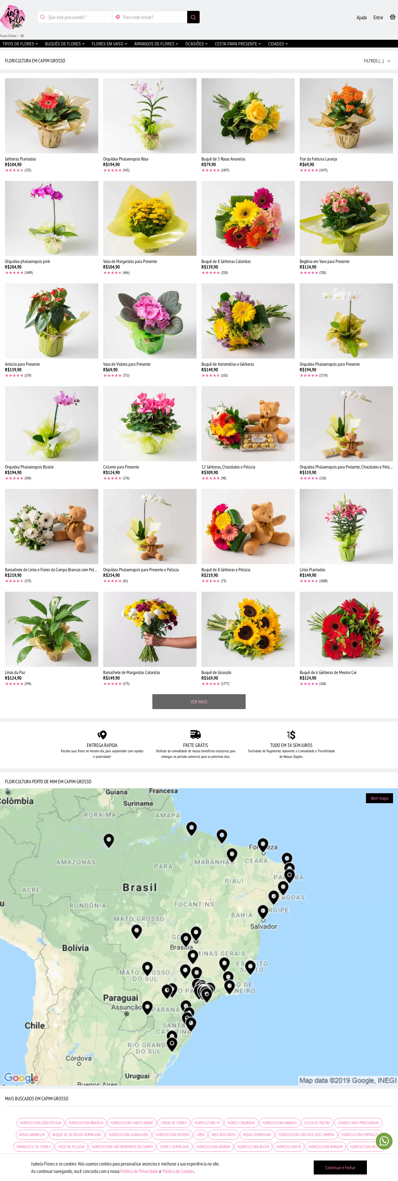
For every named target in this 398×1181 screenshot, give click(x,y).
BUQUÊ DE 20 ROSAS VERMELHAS (77, 1134)
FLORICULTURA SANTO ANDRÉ (132, 1122)
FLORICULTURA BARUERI (325, 1146)
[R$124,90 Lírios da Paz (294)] (51, 629)
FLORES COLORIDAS (241, 1122)
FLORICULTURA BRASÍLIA (86, 1122)
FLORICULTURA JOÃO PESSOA (40, 1122)
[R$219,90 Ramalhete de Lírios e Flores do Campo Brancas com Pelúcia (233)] (51, 526)
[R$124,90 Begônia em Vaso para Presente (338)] (346, 218)
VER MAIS (199, 702)
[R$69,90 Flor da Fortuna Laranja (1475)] (346, 115)
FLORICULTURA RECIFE (366, 1146)
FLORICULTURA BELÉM (253, 1146)
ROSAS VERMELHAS (257, 1134)
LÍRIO (200, 1134)
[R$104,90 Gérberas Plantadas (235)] (51, 115)
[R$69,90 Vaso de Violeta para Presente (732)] (150, 321)
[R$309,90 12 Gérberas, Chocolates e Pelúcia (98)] (248, 423)
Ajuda (362, 17)
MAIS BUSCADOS (224, 1134)
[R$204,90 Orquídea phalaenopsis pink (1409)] (51, 218)
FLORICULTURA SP (207, 1122)
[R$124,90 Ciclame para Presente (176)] (150, 423)
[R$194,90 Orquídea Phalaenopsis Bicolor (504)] (51, 423)
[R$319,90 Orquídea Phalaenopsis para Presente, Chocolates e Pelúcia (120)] (346, 423)
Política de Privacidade (139, 1171)
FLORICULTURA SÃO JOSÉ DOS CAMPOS (306, 1134)
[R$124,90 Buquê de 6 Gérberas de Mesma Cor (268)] (346, 629)
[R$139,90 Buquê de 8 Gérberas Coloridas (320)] (248, 218)
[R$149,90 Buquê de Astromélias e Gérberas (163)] (248, 321)
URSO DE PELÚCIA (71, 1146)
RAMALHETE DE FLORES (34, 1146)
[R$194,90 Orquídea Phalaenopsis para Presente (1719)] (346, 321)
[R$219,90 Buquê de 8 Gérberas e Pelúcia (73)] (248, 526)
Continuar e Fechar (340, 1167)
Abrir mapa (379, 798)
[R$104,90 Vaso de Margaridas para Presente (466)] (150, 218)
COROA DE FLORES (174, 1122)
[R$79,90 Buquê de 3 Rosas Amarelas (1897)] (248, 115)
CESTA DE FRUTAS (317, 1122)
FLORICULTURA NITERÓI (172, 1134)
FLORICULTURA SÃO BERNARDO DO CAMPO (122, 1146)
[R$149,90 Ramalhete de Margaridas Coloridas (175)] (150, 629)
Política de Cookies (178, 1171)
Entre (378, 17)
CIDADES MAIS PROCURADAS (358, 1122)
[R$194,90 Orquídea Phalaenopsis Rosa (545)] (150, 115)
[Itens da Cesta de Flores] (392, 18)
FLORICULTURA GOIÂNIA (213, 1146)
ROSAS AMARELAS (32, 1134)
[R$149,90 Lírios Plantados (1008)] (346, 526)
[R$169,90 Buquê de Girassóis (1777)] (248, 629)
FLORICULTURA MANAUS (280, 1122)
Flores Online (8, 36)
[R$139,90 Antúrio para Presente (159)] (51, 321)
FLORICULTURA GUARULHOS (128, 1134)
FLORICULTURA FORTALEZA (360, 1134)
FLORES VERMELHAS (174, 1146)
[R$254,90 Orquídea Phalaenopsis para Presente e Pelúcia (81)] (150, 526)
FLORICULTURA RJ (288, 1146)
